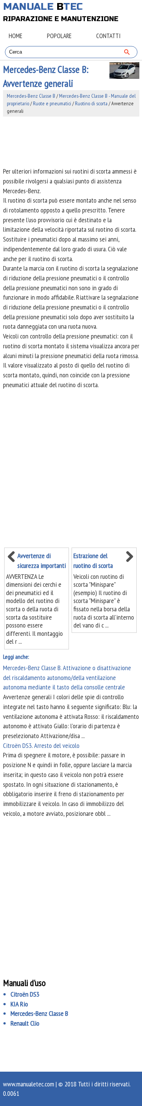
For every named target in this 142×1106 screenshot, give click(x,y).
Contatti (108, 36)
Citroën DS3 (25, 994)
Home (15, 36)
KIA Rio (19, 1004)
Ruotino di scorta (91, 103)
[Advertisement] (71, 141)
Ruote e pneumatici (52, 103)
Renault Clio (25, 1023)
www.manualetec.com (28, 1084)
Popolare (59, 36)
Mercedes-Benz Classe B (31, 95)
